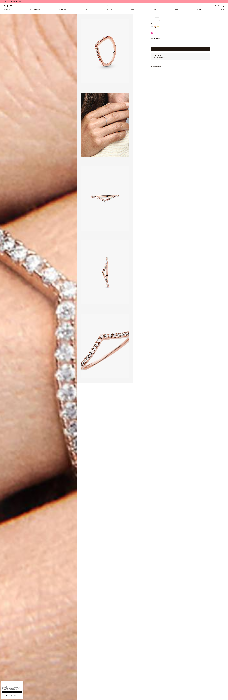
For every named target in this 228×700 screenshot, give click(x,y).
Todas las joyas (62, 9)
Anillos (132, 9)
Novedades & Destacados (34, 9)
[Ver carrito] (223, 6)
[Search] (107, 6)
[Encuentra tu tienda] (218, 6)
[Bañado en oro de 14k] (158, 26)
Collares (154, 9)
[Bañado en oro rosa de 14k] (155, 26)
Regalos (199, 9)
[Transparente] (155, 33)
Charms (86, 9)
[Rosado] (152, 33)
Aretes (176, 9)
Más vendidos (7, 9)
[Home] (8, 6)
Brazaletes (109, 9)
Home (5, 12)
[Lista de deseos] (215, 6)
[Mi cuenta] (221, 6)
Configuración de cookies (12, 695)
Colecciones (222, 9)
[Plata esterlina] (152, 26)
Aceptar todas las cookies (12, 692)
